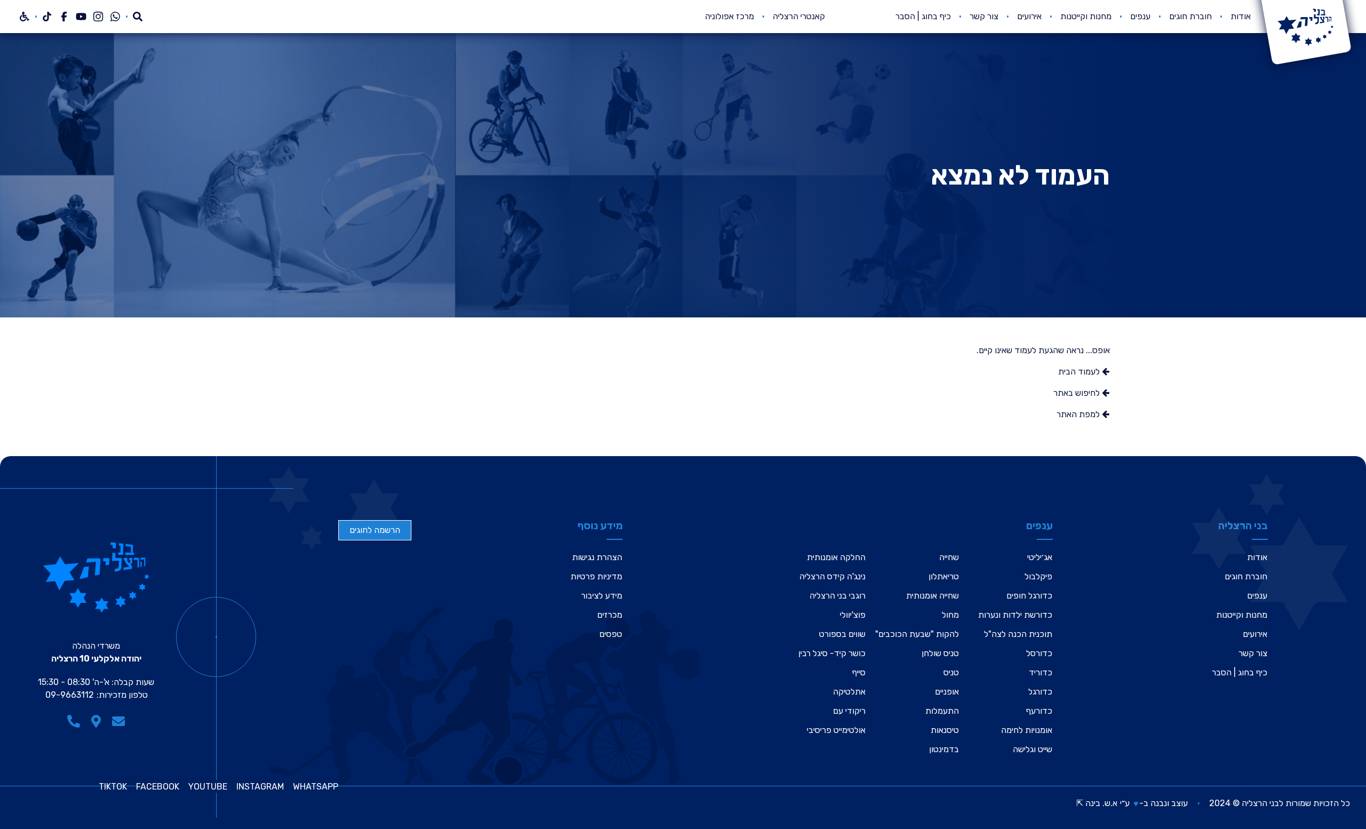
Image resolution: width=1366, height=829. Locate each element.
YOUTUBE (207, 787)
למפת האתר (1079, 414)
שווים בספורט (842, 634)
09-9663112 (69, 695)
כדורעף (1039, 711)
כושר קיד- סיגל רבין (831, 653)
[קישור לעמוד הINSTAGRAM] (98, 16)
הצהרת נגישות (597, 557)
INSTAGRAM (260, 787)
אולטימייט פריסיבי (836, 730)
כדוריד (1040, 672)
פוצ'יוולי (852, 615)
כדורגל (1040, 692)
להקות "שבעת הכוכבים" (917, 634)
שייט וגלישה (1032, 749)
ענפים (1140, 16)
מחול (950, 615)
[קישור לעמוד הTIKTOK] (46, 16)
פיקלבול (1038, 576)
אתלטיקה (849, 692)
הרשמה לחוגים (375, 530)
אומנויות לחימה (1026, 730)
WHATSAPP (315, 787)
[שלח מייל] (118, 721)
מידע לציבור (601, 596)
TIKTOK (113, 787)
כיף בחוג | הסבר (923, 16)
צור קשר (984, 16)
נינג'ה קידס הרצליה (832, 576)
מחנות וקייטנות (1085, 16)
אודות (1240, 16)
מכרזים (609, 615)
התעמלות (942, 711)
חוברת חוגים (1190, 16)
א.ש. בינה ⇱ (1096, 803)
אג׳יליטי (1039, 557)
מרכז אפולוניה (729, 16)
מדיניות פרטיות (596, 576)
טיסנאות (945, 730)
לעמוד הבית (1080, 371)
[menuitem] (1240, 16)
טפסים (610, 634)
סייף (858, 672)
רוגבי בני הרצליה (837, 596)
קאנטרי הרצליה (799, 16)
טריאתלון (943, 576)
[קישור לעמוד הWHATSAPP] (115, 16)
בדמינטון (944, 749)
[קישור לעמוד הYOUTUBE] (81, 16)
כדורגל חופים (1029, 596)
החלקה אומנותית (836, 557)
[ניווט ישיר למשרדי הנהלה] (96, 721)
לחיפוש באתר (1077, 393)
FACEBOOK (157, 787)
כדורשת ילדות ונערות (1015, 615)
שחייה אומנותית (932, 596)
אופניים (947, 692)
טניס (951, 672)
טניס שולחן (940, 653)
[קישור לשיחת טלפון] (73, 721)
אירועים (1029, 16)
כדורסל (1039, 653)
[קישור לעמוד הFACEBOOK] (64, 16)
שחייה (949, 557)
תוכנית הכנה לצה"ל (1018, 634)
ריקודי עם (849, 711)
